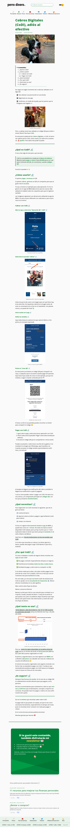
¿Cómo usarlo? (24, 72)
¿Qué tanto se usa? (25, 82)
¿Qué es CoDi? (24, 70)
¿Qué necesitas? (24, 78)
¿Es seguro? (23, 84)
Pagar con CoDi (26, 76)
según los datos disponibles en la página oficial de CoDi (33, 650)
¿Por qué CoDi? (24, 80)
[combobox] (42, 4)
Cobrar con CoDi (27, 74)
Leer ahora (13, 797)
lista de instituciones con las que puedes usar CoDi (34, 538)
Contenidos (22, 67)
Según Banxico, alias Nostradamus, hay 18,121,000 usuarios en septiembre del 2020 (34, 611)
